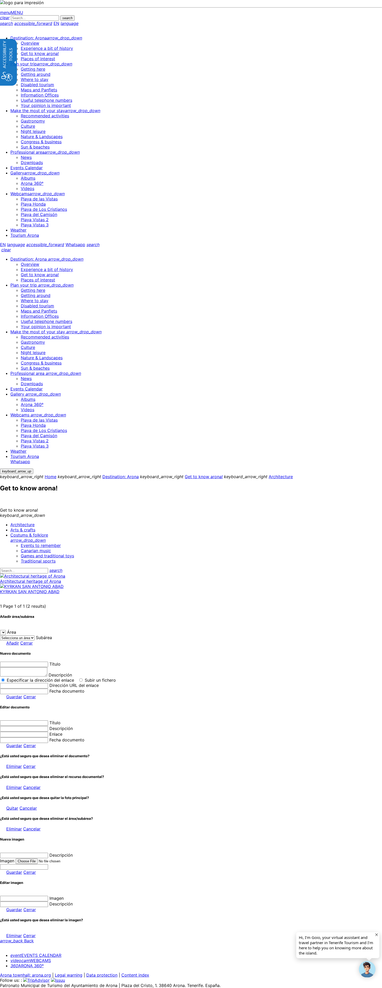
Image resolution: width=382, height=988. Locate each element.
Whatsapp (75, 244)
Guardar (14, 696)
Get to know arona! (204, 476)
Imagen (56, 898)
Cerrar (26, 643)
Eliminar (14, 766)
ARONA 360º (27, 965)
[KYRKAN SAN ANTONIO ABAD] (32, 586)
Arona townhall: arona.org (25, 975)
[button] (367, 969)
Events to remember (41, 545)
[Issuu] (58, 980)
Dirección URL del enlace (74, 685)
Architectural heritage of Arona (30, 581)
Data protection (101, 975)
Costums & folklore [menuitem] (29, 537)
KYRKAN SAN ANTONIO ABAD (30, 591)
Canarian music (36, 550)
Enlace (55, 734)
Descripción (60, 675)
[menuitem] (46, 37)
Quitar (12, 808)
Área (11, 632)
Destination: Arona (120, 476)
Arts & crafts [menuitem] (22, 529)
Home (50, 476)
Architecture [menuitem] (22, 524)
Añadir (12, 643)
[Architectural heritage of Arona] (32, 576)
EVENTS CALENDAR (35, 955)
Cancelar (32, 787)
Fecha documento (66, 691)
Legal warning (68, 975)
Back (17, 940)
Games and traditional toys (47, 555)
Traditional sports (38, 561)
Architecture (281, 476)
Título (55, 664)
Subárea (44, 637)
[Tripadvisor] (36, 980)
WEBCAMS (30, 960)
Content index (135, 975)
